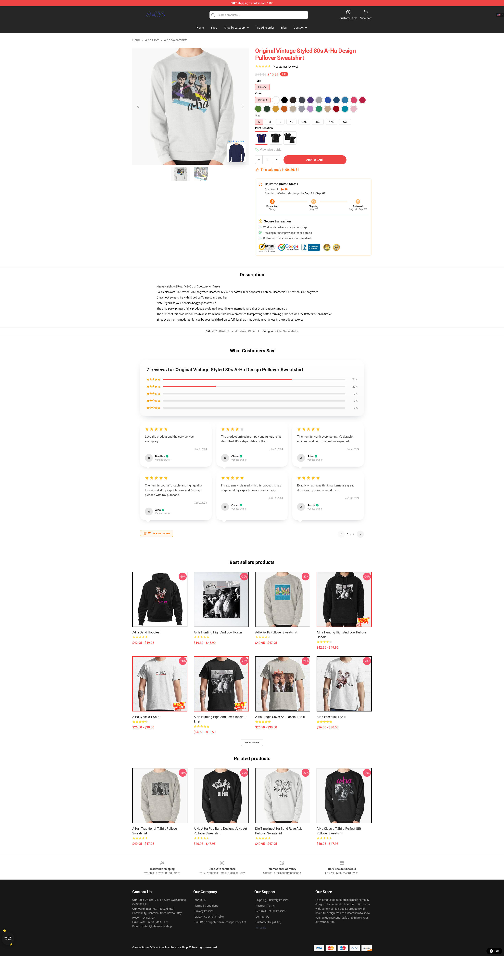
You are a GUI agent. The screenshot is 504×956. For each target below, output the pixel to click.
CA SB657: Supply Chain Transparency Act (220, 922)
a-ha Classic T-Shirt (145, 717)
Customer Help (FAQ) (268, 922)
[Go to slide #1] (180, 174)
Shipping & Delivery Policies (272, 900)
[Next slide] (243, 106)
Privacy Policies (204, 911)
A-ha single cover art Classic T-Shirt (280, 717)
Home (136, 40)
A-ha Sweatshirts (175, 40)
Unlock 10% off (8, 938)
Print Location (264, 128)
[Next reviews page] (360, 534)
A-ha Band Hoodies (145, 632)
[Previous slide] (138, 106)
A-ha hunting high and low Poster (218, 632)
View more (252, 742)
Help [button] (497, 951)
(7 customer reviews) (285, 66)
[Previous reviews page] (341, 534)
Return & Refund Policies (270, 911)
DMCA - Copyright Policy (209, 916)
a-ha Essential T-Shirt (331, 717)
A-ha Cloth (152, 40)
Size (257, 115)
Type (258, 80)
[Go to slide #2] (200, 174)
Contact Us (262, 916)
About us (200, 900)
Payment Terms (265, 905)
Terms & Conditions (206, 905)
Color (258, 93)
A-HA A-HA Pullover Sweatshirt (276, 632)
